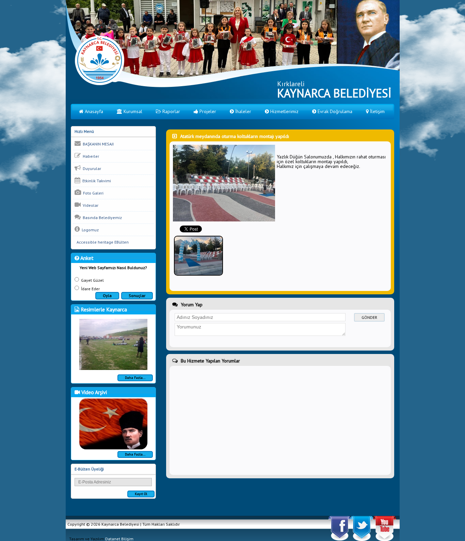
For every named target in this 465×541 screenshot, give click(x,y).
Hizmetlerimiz (284, 111)
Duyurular (91, 168)
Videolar (89, 205)
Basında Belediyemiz (101, 217)
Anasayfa (93, 111)
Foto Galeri (92, 193)
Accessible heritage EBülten (102, 242)
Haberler (90, 156)
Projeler (207, 111)
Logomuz (89, 229)
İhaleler (242, 111)
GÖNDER (369, 317)
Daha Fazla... (135, 377)
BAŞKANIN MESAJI (97, 143)
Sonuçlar (137, 295)
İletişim (377, 111)
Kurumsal (132, 111)
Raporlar (170, 111)
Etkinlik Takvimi (95, 180)
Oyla (107, 295)
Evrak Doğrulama (334, 111)
